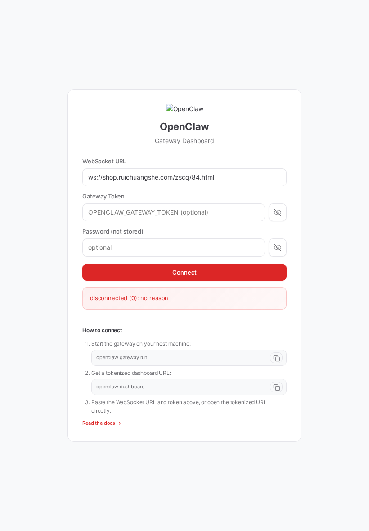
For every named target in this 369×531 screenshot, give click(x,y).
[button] (189, 358)
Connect (184, 272)
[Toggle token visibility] (278, 212)
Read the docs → (102, 423)
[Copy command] (276, 357)
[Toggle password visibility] (278, 247)
